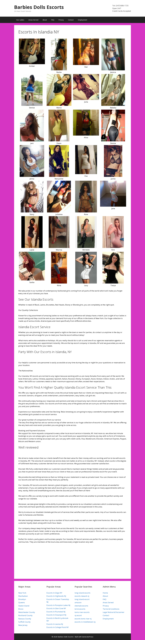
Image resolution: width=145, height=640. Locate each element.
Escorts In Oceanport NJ (56, 615)
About (45, 20)
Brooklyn (22, 599)
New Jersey (22, 625)
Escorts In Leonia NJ (54, 624)
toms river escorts (82, 612)
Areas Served (33, 20)
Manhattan (23, 596)
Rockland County (25, 615)
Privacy (61, 20)
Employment (82, 20)
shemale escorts (81, 606)
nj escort (78, 615)
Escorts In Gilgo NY (54, 593)
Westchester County (26, 612)
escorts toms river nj (83, 618)
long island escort (82, 599)
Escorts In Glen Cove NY (56, 608)
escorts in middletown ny (85, 622)
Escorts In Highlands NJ (56, 596)
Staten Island (23, 606)
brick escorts (80, 609)
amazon (78, 602)
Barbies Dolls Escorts (39, 7)
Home (105, 593)
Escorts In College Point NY (57, 627)
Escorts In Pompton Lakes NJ (58, 605)
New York (22, 593)
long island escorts (82, 593)
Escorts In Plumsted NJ (55, 611)
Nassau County (24, 618)
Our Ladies (20, 20)
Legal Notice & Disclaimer (113, 612)
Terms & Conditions (111, 609)
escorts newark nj (82, 596)
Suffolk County (24, 622)
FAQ (52, 20)
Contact (71, 20)
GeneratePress (87, 637)
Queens (21, 602)
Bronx (20, 609)
